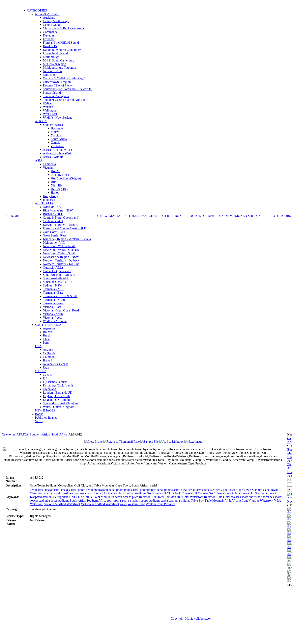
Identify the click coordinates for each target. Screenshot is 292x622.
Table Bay (197, 500)
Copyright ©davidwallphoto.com (191, 618)
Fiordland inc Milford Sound (61, 42)
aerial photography (144, 489)
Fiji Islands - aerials (55, 382)
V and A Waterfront (260, 500)
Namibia (56, 135)
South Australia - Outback (59, 274)
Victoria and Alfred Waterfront (100, 504)
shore (245, 497)
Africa (216, 489)
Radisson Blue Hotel (217, 497)
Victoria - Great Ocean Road (61, 310)
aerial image (45, 489)
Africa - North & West (57, 153)
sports (117, 500)
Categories (8, 434)
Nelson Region (52, 71)
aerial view (180, 489)
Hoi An (55, 171)
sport (110, 500)
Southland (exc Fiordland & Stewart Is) (67, 89)
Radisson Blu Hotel (151, 497)
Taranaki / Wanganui (56, 96)
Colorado (49, 357)
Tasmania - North (54, 299)
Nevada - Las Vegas (55, 364)
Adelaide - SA (52, 207)
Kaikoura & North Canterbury (62, 49)
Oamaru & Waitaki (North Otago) (64, 78)
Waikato (48, 103)
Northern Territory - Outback (61, 260)
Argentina (49, 328)
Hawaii (47, 360)
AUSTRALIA (44, 203)
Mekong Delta (60, 174)
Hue (53, 182)
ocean (118, 497)
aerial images (61, 489)
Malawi (55, 132)
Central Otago (52, 24)
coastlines (78, 493)
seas (238, 497)
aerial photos (165, 489)
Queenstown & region (57, 82)
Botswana (57, 128)
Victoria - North (53, 314)
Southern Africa (53, 124)
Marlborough (51, 57)
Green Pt (271, 493)
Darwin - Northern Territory (60, 224)
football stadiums (135, 493)
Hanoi (55, 192)
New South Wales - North (59, 246)
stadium (173, 500)
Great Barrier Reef (54, 235)
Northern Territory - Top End (61, 264)
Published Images (46, 417)
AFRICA (41, 121)
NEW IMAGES (45, 410)
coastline (66, 493)
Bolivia (47, 332)
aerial (33, 489)
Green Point (230, 493)
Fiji (45, 378)
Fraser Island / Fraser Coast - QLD (64, 228)
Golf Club (153, 493)
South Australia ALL (56, 278)
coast (47, 493)
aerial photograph (97, 489)
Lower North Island (55, 53)
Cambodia (49, 164)
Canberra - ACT (53, 221)
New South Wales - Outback (61, 249)
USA (38, 346)
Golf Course (182, 493)
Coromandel (50, 32)
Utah (46, 367)
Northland (49, 74)
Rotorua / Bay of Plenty (58, 85)
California (49, 353)
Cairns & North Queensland (60, 217)
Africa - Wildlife (53, 157)
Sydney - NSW (52, 285)
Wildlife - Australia (55, 321)
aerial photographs (120, 489)
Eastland (48, 39)
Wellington (50, 110)
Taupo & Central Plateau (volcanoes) (66, 99)
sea (233, 497)
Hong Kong (50, 196)
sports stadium (131, 500)
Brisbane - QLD (53, 214)
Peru (46, 342)
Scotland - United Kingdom (60, 403)
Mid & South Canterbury (58, 60)
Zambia (55, 142)
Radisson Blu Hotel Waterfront (183, 497)
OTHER (40, 371)
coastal (55, 493)
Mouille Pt (107, 497)
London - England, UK (57, 392)
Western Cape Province (160, 504)
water (123, 504)
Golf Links (215, 493)
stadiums (184, 500)
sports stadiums (150, 500)
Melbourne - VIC (54, 242)
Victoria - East (52, 307)
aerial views (195, 489)
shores (278, 497)
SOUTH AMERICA (48, 324)
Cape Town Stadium (249, 489)
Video (39, 421)
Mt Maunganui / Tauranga (59, 67)
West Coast (50, 114)
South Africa (59, 139)
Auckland (49, 17)
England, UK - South (56, 399)
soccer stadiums (59, 500)
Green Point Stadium (252, 493)
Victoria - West (52, 317)
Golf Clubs (167, 493)
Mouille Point (91, 497)
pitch (135, 497)
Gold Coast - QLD (55, 232)
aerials (208, 489)
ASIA (39, 160)
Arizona (48, 349)
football (98, 493)
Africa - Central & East (57, 149)
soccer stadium (39, 500)
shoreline (254, 497)
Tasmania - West (53, 303)
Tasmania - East (53, 292)
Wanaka (48, 107)
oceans (127, 497)
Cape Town (228, 489)
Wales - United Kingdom (58, 407)
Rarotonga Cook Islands (58, 385)
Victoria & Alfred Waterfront (62, 504)
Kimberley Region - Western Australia (67, 239)
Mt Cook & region (54, 64)
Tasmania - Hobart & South (60, 296)
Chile (46, 339)
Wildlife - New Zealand (58, 117)
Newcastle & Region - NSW (61, 257)
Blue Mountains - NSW (58, 210)
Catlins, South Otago (56, 21)
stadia (164, 500)
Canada (47, 374)
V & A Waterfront (236, 500)
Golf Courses (199, 493)
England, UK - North (56, 396)
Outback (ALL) (53, 267)
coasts (89, 493)
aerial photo (78, 489)
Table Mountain (214, 500)
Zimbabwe (57, 146)
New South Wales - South (59, 253)
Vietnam (48, 167)
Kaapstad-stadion (41, 497)
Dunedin (48, 35)
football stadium (114, 493)
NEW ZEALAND (47, 14)
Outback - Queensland (57, 271)
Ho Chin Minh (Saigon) (66, 178)
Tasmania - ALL (53, 289)
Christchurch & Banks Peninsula (63, 28)
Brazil (46, 335)
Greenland (49, 389)
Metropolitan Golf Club (67, 497)
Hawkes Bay (51, 46)
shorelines (267, 497)
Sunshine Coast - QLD (57, 282)
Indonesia (49, 199)
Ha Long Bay (59, 189)
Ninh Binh (57, 185)
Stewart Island (52, 92)
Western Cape (136, 504)
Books (39, 414)
